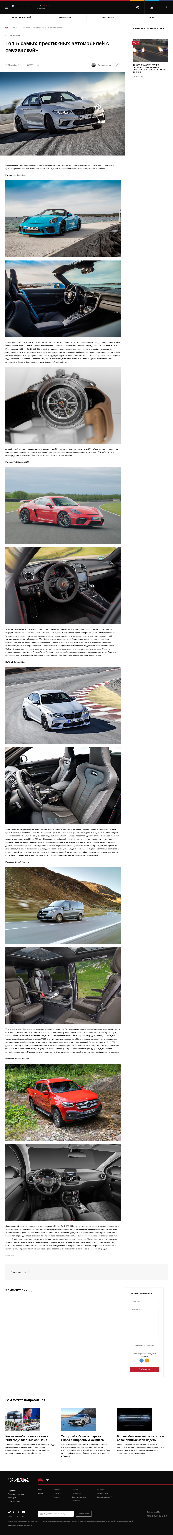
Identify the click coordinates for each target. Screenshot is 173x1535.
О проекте (12, 1490)
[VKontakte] (141, 1360)
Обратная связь (14, 1501)
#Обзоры (9, 1255)
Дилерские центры (79, 1497)
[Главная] (6, 27)
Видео (40, 1493)
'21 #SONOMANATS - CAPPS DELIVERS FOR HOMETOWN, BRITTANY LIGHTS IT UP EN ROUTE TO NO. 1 (149, 68)
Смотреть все (138, 76)
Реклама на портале (16, 1494)
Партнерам (12, 1498)
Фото (40, 1490)
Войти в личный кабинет (144, 1346)
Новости (56, 1490)
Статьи (56, 1493)
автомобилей (70, 346)
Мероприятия (65, 17)
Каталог (75, 1490)
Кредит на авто (102, 1493)
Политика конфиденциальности (20, 1525)
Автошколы (76, 1501)
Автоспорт (57, 1497)
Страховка (101, 1490)
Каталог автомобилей (21, 17)
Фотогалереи (108, 17)
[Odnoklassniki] (147, 1360)
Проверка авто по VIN (105, 1497)
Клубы (151, 17)
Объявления (76, 1493)
